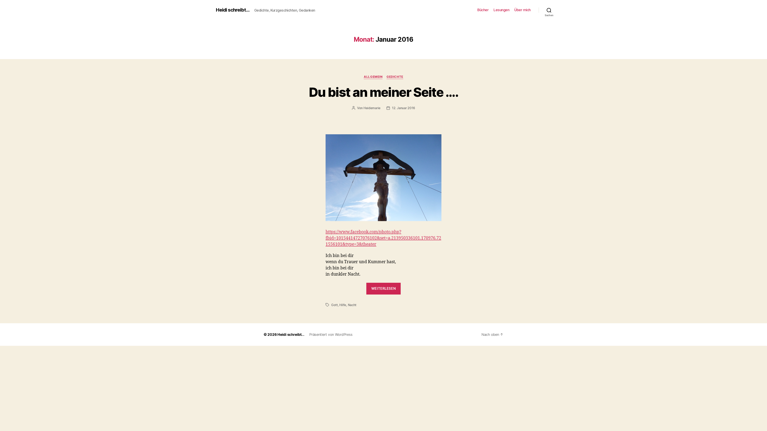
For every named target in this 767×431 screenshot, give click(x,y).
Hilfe (342, 305)
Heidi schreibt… (290, 334)
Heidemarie (372, 108)
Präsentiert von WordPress (330, 334)
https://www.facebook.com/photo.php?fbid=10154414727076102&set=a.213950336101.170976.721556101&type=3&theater (383, 238)
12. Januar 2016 (403, 108)
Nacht (352, 305)
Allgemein (373, 77)
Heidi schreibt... (232, 10)
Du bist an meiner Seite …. (383, 92)
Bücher (483, 10)
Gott (334, 305)
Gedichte (394, 77)
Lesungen (501, 10)
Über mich (522, 10)
